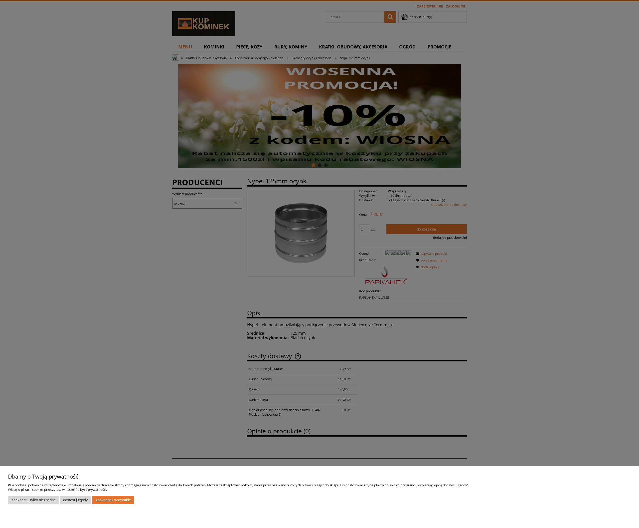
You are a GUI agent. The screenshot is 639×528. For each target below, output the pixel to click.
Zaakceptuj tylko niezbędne (33, 500)
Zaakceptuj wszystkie (113, 500)
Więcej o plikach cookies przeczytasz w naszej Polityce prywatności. (57, 489)
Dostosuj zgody (75, 500)
